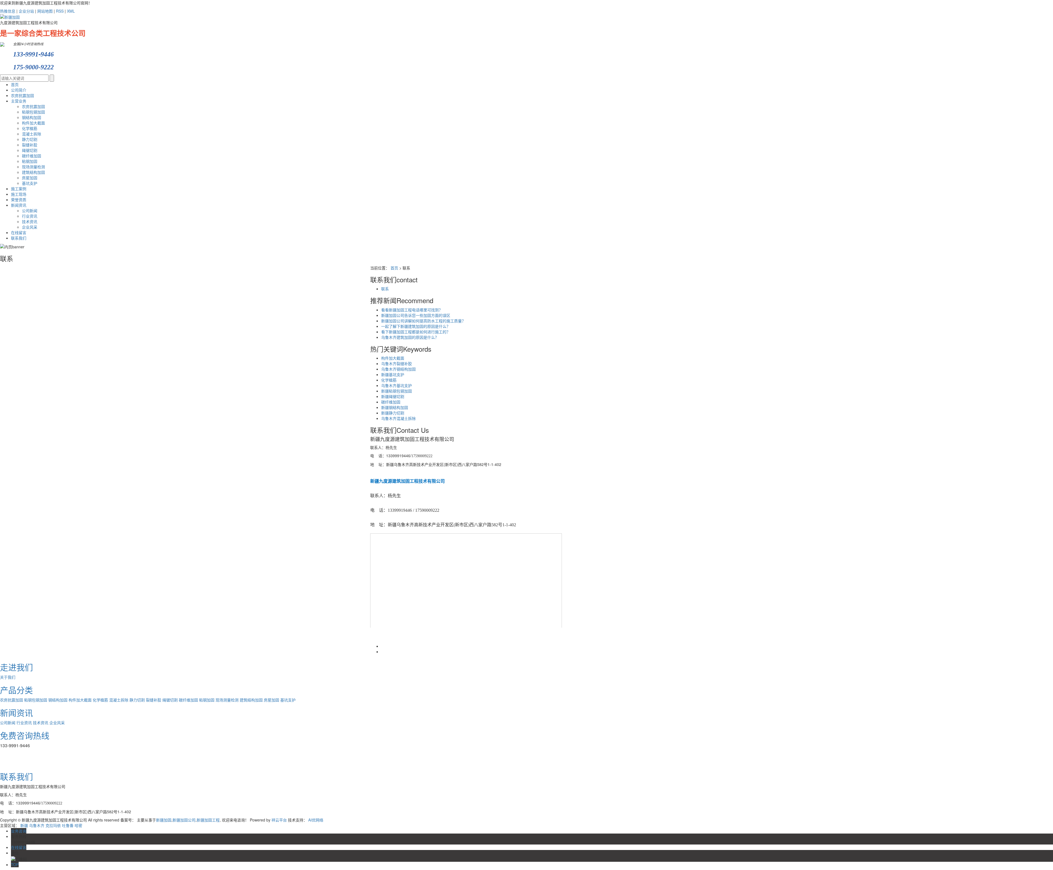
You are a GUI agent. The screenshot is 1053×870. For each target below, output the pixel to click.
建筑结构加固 (33, 172)
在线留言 (18, 232)
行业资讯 (29, 216)
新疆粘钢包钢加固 (396, 391)
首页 (15, 84)
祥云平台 (279, 820)
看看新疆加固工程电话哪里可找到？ (412, 309)
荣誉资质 (18, 199)
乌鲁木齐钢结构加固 (398, 369)
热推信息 (7, 11)
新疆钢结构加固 (394, 407)
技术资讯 (29, 221)
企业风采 (29, 227)
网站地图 (45, 11)
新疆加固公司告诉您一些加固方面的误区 (415, 315)
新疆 (24, 825)
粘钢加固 (29, 161)
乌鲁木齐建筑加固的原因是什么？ (410, 337)
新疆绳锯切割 (392, 396)
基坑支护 (29, 183)
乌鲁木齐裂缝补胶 (396, 363)
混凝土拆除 (31, 134)
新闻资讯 (18, 205)
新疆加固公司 (184, 820)
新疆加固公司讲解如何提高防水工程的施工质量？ (423, 320)
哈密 (78, 825)
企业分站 (26, 11)
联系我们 (18, 238)
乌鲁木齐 (36, 825)
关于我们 (7, 677)
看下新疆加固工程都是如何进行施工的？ (415, 331)
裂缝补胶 (29, 144)
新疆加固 (163, 820)
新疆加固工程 (208, 820)
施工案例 (18, 188)
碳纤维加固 (31, 155)
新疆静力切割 (392, 413)
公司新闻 (29, 210)
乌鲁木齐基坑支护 (396, 385)
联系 (385, 288)
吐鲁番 (67, 825)
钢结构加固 (31, 117)
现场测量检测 (33, 166)
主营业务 (18, 101)
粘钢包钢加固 (33, 112)
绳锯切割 (29, 150)
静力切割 (29, 139)
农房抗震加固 (22, 95)
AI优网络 (315, 820)
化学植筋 (29, 128)
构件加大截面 (33, 123)
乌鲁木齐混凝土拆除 (398, 418)
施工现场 (18, 194)
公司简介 (18, 90)
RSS (60, 11)
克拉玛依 (53, 825)
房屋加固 (29, 177)
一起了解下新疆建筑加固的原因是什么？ (415, 326)
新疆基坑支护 (392, 374)
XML (71, 11)
